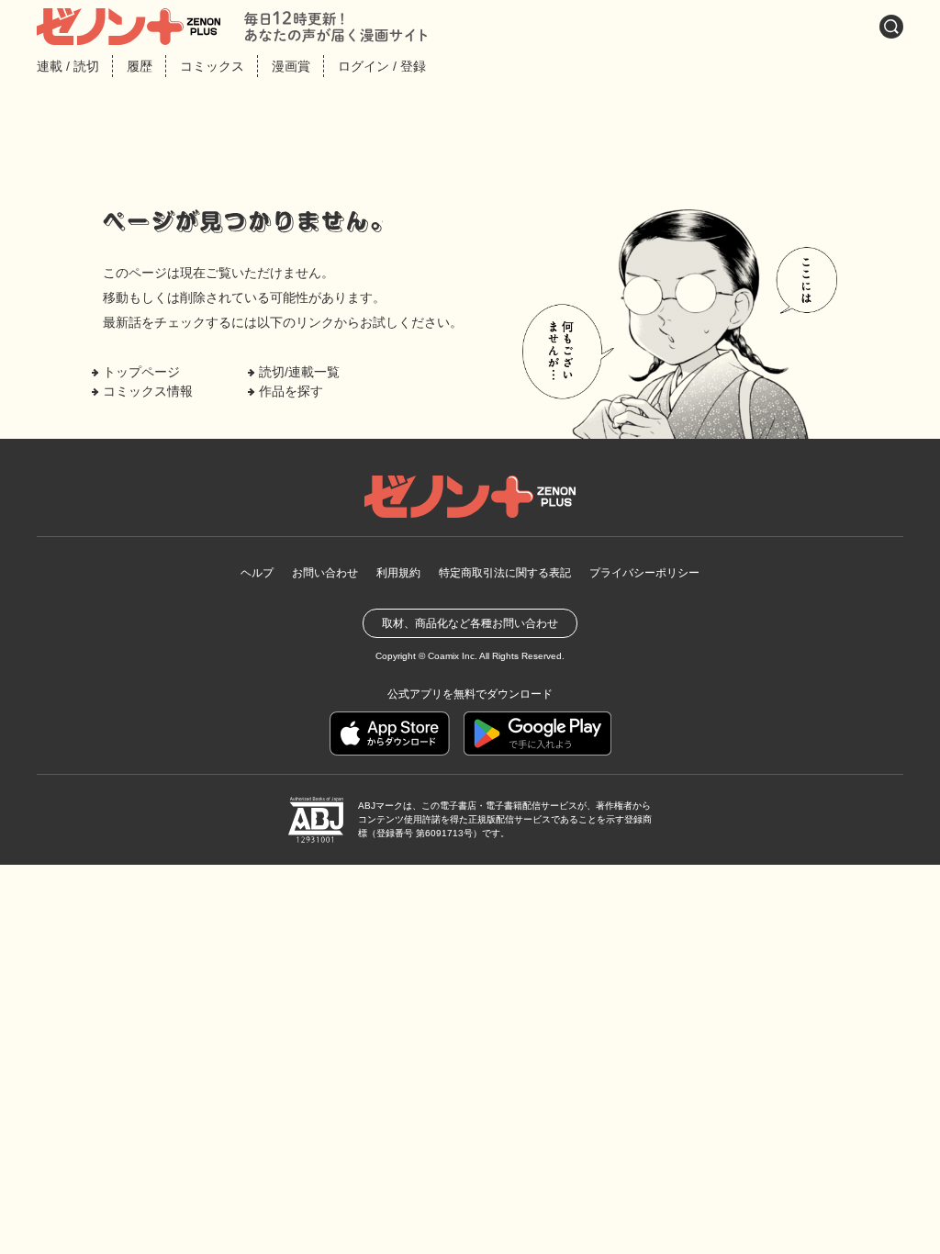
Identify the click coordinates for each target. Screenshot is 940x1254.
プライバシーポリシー (644, 572)
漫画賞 (291, 66)
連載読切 (68, 66)
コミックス (212, 66)
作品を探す (291, 391)
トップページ (141, 371)
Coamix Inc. (452, 656)
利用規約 (398, 572)
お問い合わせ (325, 572)
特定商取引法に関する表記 (505, 572)
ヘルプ (257, 572)
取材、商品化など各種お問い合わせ (470, 623)
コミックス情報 (148, 391)
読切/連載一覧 (299, 371)
